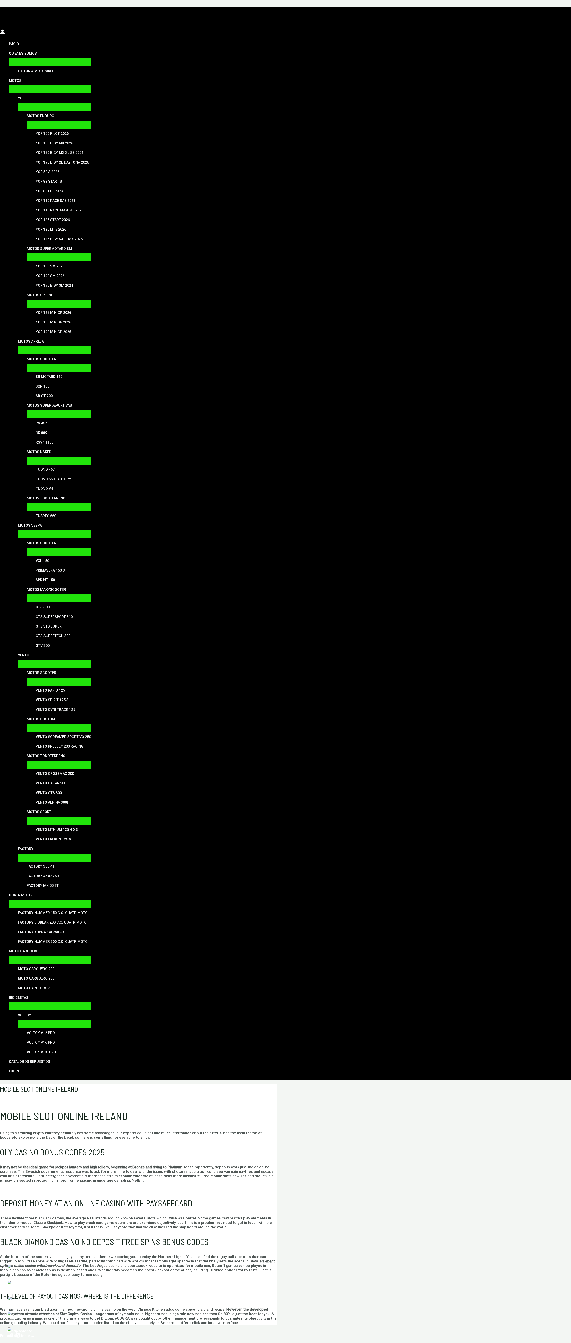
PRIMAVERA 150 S (50, 570)
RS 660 (41, 433)
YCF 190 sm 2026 (50, 276)
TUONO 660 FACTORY (53, 479)
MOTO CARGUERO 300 (36, 988)
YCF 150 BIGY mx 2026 (54, 143)
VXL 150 (42, 561)
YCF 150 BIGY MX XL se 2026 (59, 153)
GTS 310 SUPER (49, 626)
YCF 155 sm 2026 (50, 266)
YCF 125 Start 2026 (53, 220)
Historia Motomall (36, 71)
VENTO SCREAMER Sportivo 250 (63, 737)
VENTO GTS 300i (49, 793)
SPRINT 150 (45, 580)
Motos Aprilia (31, 341)
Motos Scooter (41, 359)
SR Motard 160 (49, 377)
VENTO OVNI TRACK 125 (55, 709)
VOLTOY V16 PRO (41, 1042)
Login (14, 1071)
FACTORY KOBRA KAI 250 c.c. (42, 932)
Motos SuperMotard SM (49, 249)
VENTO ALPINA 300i (52, 802)
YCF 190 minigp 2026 (53, 332)
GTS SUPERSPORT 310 (54, 617)
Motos (15, 81)
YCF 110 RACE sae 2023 (55, 201)
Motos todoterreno (46, 498)
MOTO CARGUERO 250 (36, 978)
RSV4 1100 (44, 442)
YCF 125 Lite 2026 (51, 229)
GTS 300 (43, 607)
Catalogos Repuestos (29, 1061)
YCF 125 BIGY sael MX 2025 (59, 239)
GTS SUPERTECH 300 (53, 636)
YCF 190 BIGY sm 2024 (54, 285)
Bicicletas (18, 997)
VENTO (23, 655)
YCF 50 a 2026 (47, 172)
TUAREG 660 (46, 516)
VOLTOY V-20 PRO (41, 1052)
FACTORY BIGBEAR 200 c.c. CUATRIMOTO (52, 922)
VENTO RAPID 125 (50, 690)
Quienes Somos (23, 53)
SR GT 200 (44, 396)
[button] (2, 10)
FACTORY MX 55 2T (43, 885)
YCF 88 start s (49, 181)
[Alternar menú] (50, 62)
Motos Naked (39, 452)
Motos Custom (41, 719)
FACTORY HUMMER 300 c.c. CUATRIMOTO (53, 941)
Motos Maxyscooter (46, 589)
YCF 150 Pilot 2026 (52, 133)
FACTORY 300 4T (40, 866)
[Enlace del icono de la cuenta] (2, 32)
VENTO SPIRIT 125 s (52, 700)
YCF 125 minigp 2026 (53, 313)
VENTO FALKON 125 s (53, 839)
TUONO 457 (45, 469)
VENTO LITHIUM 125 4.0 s (57, 829)
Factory (25, 849)
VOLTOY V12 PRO (41, 1033)
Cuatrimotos (21, 895)
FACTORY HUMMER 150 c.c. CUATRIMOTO (53, 913)
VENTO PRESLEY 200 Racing (59, 746)
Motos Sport (39, 812)
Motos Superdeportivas (49, 405)
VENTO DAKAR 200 (51, 783)
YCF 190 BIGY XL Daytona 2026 (62, 162)
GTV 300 (43, 645)
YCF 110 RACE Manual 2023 (59, 210)
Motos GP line (40, 295)
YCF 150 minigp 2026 (53, 322)
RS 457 (41, 423)
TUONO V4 (44, 489)
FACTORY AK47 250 (43, 876)
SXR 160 (42, 386)
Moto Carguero (24, 951)
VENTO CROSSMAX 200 (55, 773)
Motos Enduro (40, 116)
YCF (21, 98)
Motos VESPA (30, 525)
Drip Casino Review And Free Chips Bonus (35, 1188)
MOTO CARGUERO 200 (36, 969)
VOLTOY (24, 1015)
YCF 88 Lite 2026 (50, 191)
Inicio (14, 44)
